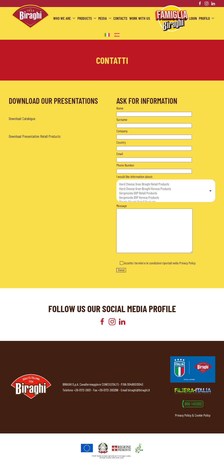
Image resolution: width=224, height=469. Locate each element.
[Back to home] (30, 16)
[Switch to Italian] (107, 34)
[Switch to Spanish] (117, 34)
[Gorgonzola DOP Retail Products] (163, 193)
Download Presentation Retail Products (35, 136)
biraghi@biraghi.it (139, 390)
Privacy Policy (187, 263)
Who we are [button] (62, 18)
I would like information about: (134, 176)
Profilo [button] (204, 18)
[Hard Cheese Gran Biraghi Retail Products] (163, 184)
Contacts (120, 18)
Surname (121, 119)
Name (119, 108)
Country (121, 142)
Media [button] (102, 18)
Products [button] (84, 18)
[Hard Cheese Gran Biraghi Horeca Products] (163, 188)
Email (119, 154)
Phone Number (125, 165)
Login (193, 18)
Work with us (139, 18)
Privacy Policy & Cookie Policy (192, 415)
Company (122, 131)
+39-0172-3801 (82, 390)
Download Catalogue (22, 118)
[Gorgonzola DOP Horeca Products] (163, 197)
